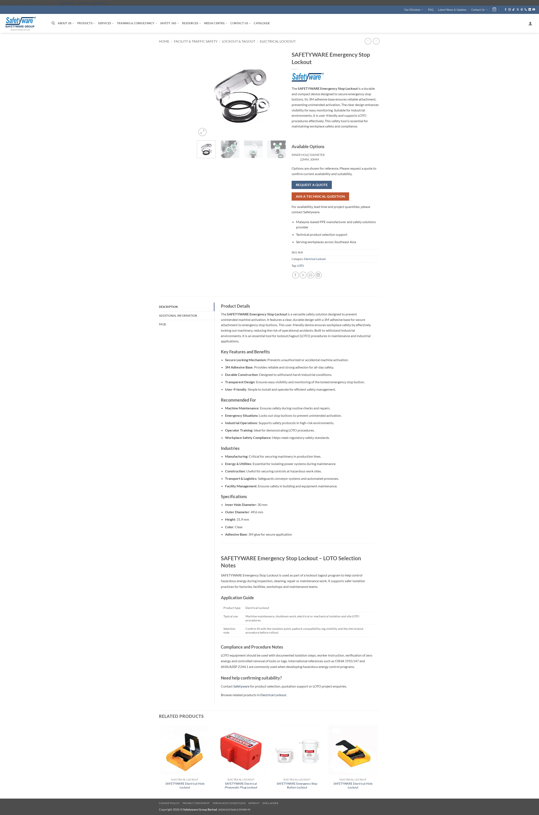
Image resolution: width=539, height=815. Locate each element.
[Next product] (368, 41)
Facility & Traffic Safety (195, 41)
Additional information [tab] (178, 315)
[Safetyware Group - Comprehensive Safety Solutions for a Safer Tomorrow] (24, 23)
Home (164, 41)
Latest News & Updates (452, 9)
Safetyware (241, 686)
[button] (530, 23)
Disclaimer (270, 803)
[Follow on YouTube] (533, 9)
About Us (64, 23)
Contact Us (478, 9)
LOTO (300, 265)
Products (84, 23)
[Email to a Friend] (310, 275)
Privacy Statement (196, 803)
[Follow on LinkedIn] (529, 9)
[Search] (53, 23)
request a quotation (91, 3)
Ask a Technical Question (320, 196)
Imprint (254, 803)
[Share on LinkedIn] (318, 275)
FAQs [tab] (162, 324)
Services (104, 23)
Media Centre (214, 23)
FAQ (430, 9)
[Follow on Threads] (521, 9)
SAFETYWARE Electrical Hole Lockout (184, 785)
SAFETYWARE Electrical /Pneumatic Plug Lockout (240, 785)
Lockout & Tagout (238, 41)
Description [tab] (168, 306)
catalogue (66, 3)
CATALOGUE (262, 23)
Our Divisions (412, 9)
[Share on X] (303, 275)
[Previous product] (376, 41)
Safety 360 (168, 23)
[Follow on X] (517, 9)
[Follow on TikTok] (513, 9)
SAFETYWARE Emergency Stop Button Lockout (297, 785)
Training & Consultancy (136, 23)
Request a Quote (312, 185)
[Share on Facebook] (295, 275)
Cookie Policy (169, 803)
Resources (190, 23)
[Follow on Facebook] (505, 9)
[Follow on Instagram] (509, 9)
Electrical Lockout (278, 41)
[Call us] (525, 9)
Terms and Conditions (228, 803)
